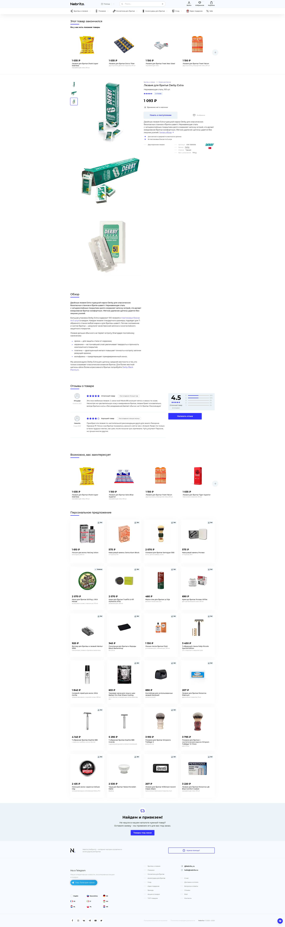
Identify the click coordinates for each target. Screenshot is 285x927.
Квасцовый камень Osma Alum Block (124, 553)
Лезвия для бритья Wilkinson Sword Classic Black (160, 788)
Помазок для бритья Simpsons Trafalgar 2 (158, 741)
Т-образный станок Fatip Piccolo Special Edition (195, 647)
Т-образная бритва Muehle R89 (85, 740)
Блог (186, 894)
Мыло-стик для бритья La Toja (157, 599)
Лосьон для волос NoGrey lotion (85, 553)
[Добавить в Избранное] (100, 60)
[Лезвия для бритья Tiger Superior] (198, 476)
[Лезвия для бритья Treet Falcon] (198, 45)
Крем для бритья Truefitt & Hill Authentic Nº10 (121, 600)
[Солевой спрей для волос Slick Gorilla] (87, 674)
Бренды (151, 890)
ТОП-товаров (153, 898)
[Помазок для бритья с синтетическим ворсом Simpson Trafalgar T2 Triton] (197, 721)
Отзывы (187, 890)
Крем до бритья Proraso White (194, 599)
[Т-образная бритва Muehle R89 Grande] (124, 721)
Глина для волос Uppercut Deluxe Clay (86, 788)
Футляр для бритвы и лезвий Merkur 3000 (87, 647)
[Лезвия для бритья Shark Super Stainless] (87, 45)
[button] (215, 52)
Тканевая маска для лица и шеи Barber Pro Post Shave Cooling (122, 694)
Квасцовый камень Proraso (193, 553)
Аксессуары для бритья (156, 878)
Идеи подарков (153, 886)
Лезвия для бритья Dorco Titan (122, 64)
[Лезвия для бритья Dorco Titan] (124, 45)
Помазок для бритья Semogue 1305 (159, 553)
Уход (149, 882)
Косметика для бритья (156, 874)
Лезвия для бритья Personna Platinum (194, 694)
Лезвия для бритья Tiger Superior (197, 495)
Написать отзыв (185, 416)
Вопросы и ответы (191, 886)
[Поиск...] (162, 3)
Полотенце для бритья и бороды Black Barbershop (122, 647)
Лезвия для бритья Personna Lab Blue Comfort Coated (196, 788)
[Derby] (210, 144)
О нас (186, 878)
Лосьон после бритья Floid (156, 646)
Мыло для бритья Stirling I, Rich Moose (85, 600)
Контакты (187, 898)
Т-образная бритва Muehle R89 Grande (121, 741)
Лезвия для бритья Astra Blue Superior (121, 496)
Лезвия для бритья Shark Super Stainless (85, 65)
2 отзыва (158, 93)
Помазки (151, 870)
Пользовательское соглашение (155, 920)
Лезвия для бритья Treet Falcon (196, 64)
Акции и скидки (154, 894)
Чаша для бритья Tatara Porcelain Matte (122, 788)
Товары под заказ (142, 833)
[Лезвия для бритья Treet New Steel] (161, 45)
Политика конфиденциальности (183, 920)
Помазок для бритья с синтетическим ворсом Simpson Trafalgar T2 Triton (195, 742)
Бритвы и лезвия (154, 866)
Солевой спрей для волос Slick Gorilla (85, 694)
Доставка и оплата (191, 882)
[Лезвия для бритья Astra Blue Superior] (124, 476)
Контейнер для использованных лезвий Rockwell (159, 694)
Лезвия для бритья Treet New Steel (160, 64)
